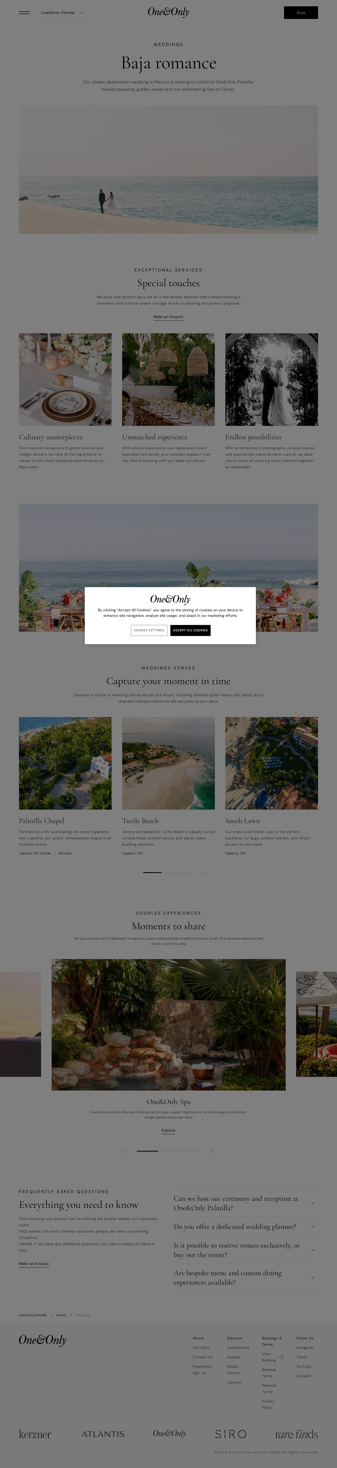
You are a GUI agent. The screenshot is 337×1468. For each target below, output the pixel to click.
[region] (170, 615)
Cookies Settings (149, 630)
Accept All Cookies (190, 630)
